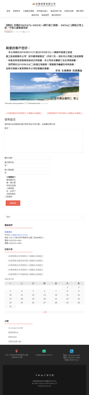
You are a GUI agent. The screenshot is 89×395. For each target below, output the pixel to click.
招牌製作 (16, 11)
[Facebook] (36, 375)
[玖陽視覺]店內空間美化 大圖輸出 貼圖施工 (25, 256)
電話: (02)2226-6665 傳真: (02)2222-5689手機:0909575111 (71, 357)
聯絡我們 (45, 15)
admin (27, 32)
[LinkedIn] (42, 375)
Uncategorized (14, 328)
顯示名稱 (9, 158)
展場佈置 (12, 332)
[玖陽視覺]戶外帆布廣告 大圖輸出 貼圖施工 (65, 113)
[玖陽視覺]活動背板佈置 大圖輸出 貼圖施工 (25, 260)
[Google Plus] (44, 375)
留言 (7, 128)
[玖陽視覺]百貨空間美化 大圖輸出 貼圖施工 (23, 113)
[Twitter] (39, 375)
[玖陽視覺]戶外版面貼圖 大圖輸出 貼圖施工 (25, 274)
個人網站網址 (9, 171)
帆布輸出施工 (42, 11)
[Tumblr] (50, 375)
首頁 (8, 11)
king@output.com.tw (19, 235)
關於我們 (80, 11)
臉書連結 (8, 232)
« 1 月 (44, 312)
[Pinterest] (47, 375)
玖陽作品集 (69, 11)
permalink (44, 103)
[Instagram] (53, 375)
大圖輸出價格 (28, 11)
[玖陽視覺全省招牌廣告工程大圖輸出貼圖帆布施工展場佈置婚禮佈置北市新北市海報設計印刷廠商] (43, 4)
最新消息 (35, 15)
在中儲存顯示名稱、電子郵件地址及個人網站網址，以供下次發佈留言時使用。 (11, 187)
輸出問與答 (56, 15)
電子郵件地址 (9, 163)
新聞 (26, 103)
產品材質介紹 (56, 11)
